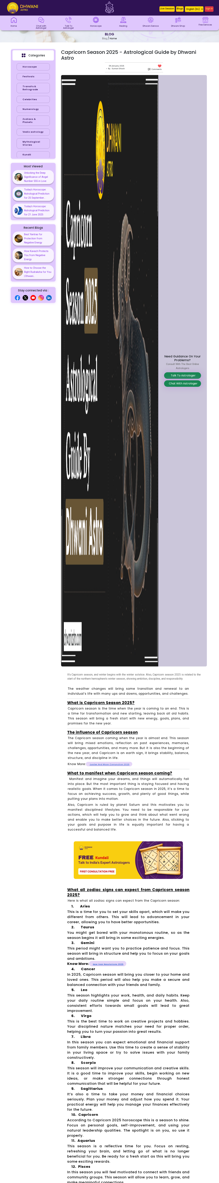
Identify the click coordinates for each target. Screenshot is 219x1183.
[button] (167, 9)
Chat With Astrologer (182, 383)
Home (113, 38)
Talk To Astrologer (182, 375)
